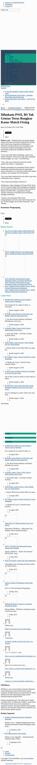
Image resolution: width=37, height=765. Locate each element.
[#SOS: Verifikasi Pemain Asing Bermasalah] (12, 250)
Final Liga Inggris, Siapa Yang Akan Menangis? (20, 560)
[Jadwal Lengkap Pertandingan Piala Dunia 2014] (11, 581)
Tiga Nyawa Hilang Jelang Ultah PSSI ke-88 (19, 231)
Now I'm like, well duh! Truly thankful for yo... (20, 668)
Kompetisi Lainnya (15, 65)
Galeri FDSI (9, 73)
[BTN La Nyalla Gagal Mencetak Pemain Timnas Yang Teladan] (11, 544)
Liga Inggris (13, 67)
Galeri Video (13, 76)
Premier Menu (13, 60)
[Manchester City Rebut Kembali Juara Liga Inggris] (11, 521)
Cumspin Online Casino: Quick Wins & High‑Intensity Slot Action (18, 329)
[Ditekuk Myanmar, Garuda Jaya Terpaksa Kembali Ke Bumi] (11, 602)
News (3, 213)
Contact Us (8, 6)
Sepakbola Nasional (14, 108)
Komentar (8, 442)
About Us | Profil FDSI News (14, 2)
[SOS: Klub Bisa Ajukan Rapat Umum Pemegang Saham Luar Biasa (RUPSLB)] (15, 277)
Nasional (8, 54)
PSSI (10, 58)
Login (7, 751)
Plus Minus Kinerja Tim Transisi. (15, 733)
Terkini (7, 433)
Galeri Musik (13, 78)
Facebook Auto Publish (11, 763)
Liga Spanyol (13, 71)
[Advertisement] (18, 29)
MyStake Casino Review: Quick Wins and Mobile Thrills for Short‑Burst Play (18, 315)
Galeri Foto (12, 75)
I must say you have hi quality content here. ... (20, 681)
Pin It (6, 137)
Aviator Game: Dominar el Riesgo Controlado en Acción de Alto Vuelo (20, 372)
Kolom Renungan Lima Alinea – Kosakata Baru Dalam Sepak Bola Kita (19, 96)
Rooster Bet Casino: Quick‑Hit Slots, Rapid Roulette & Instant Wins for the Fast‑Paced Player (19, 387)
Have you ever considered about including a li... (20, 656)
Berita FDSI (9, 52)
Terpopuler (9, 438)
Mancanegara (9, 64)
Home (7, 51)
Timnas (11, 56)
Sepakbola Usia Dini (16, 62)
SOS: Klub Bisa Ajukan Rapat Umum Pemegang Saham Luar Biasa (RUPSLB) (18, 280)
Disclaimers (9, 4)
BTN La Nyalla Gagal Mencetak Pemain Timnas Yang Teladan (18, 547)
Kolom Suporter (10, 80)
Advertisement (9, 755)
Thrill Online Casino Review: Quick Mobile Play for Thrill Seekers (19, 343)
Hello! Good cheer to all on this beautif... (18, 629)
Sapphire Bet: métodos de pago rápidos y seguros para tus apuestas (18, 300)
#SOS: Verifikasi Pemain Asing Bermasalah (19, 252)
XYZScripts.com (27, 763)
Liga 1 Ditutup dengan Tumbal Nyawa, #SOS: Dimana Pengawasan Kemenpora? (20, 287)
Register (7, 753)
